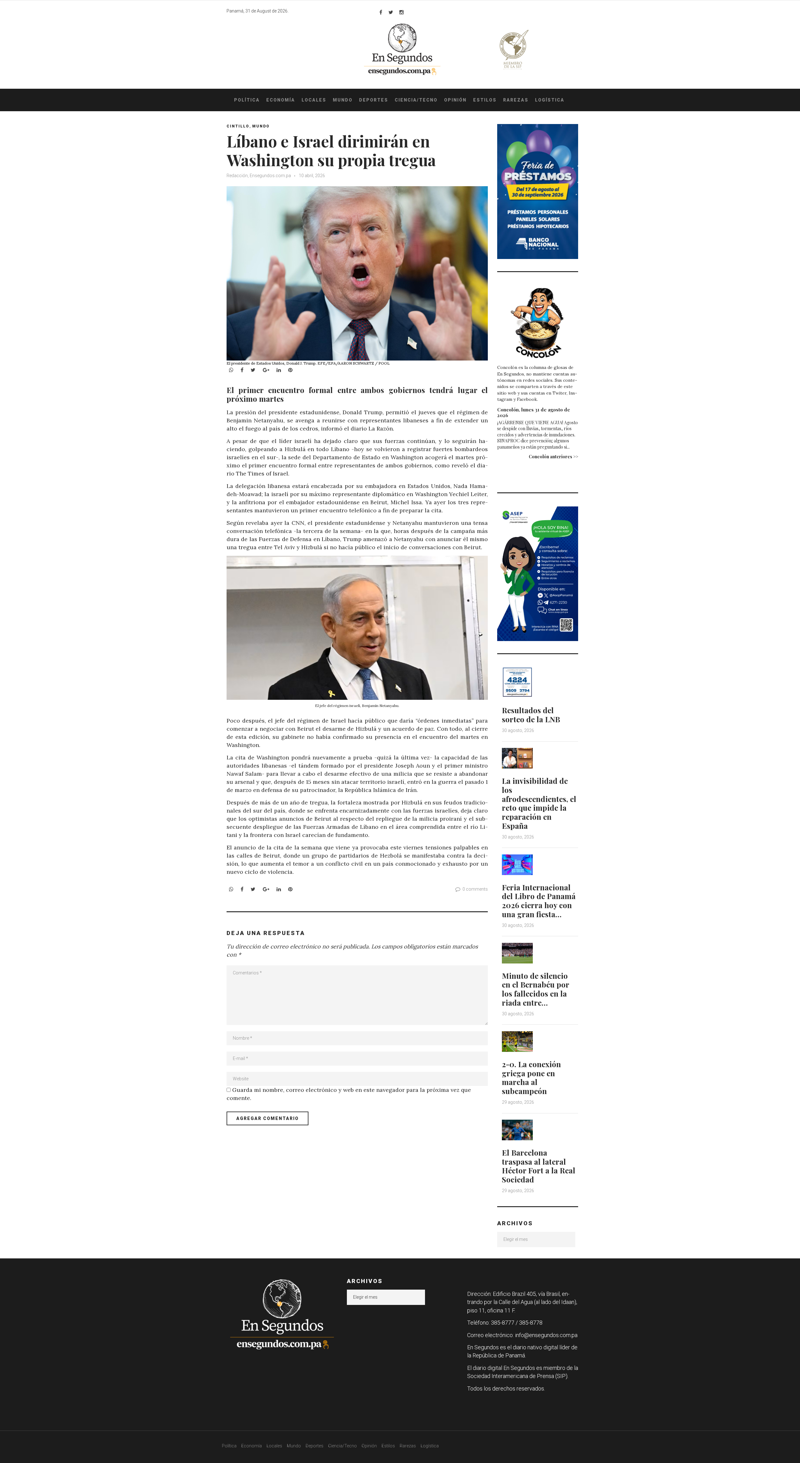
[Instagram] (401, 12)
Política (247, 99)
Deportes (373, 99)
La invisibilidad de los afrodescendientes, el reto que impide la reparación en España (539, 803)
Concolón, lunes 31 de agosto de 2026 (533, 412)
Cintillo (238, 126)
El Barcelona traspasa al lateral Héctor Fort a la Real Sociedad (538, 1165)
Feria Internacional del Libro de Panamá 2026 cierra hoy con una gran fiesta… (539, 900)
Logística (549, 99)
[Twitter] (391, 12)
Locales (314, 99)
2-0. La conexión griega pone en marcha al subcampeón (531, 1077)
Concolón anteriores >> (553, 457)
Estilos (485, 99)
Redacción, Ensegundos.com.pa (259, 175)
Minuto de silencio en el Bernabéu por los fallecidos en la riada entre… (535, 989)
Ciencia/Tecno (416, 99)
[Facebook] (381, 12)
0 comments (475, 889)
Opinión (455, 99)
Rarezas (515, 99)
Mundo (342, 99)
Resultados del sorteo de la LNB (531, 714)
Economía (280, 99)
